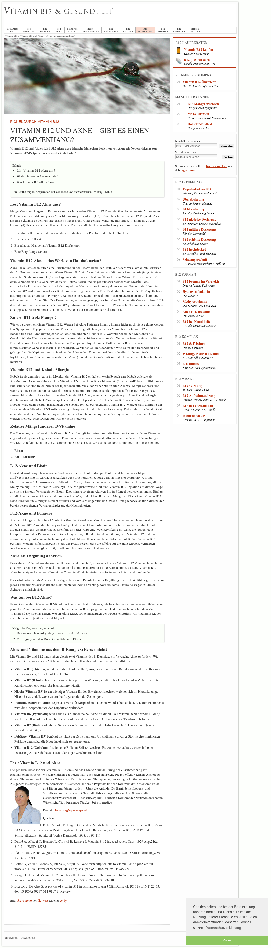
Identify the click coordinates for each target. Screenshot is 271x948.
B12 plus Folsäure (197, 60)
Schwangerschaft (195, 259)
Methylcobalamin (195, 301)
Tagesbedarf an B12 (197, 189)
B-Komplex (191, 363)
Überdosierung (193, 199)
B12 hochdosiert (194, 249)
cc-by (63, 900)
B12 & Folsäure (194, 343)
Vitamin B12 (12, 30)
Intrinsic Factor (194, 416)
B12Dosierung (145, 30)
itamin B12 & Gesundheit (58, 11)
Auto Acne (24, 900)
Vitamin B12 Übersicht (199, 82)
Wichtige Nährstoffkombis (201, 354)
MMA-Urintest (198, 114)
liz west (43, 900)
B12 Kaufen (128, 30)
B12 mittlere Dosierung (199, 229)
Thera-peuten (195, 30)
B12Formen (163, 30)
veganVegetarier (91, 30)
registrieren (188, 170)
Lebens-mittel (72, 30)
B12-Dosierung (193, 209)
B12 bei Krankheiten (197, 321)
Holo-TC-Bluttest (200, 124)
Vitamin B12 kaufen (198, 49)
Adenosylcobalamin (197, 311)
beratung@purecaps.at (71, 810)
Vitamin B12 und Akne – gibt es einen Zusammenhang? (108, 16)
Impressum (11, 938)
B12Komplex (179, 30)
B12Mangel (45, 30)
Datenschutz (28, 938)
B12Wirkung (29, 30)
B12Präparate (111, 30)
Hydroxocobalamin (196, 291)
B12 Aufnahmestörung (199, 395)
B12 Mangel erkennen (203, 104)
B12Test (58, 30)
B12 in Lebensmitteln (198, 406)
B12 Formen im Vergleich (201, 281)
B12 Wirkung (192, 385)
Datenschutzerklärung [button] (223, 928)
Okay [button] (227, 940)
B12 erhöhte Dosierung (199, 239)
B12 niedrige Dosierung (199, 219)
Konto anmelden (216, 166)
